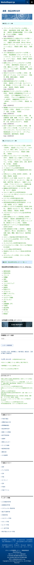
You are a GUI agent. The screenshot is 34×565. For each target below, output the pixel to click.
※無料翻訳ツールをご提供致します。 (11, 365)
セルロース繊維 (8, 297)
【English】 (17, 545)
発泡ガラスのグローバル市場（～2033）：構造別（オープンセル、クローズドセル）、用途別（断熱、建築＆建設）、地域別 (18, 75)
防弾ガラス (7, 289)
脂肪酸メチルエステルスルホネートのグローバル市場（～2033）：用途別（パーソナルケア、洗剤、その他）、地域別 (18, 109)
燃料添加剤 (7, 271)
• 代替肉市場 (4, 515)
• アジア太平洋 (5, 470)
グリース (6, 275)
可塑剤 (6, 305)
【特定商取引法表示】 (7, 545)
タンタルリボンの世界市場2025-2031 (15, 243)
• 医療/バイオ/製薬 (6, 432)
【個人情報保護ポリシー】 (9, 541)
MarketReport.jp (8, 2)
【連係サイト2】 (9, 547)
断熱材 (6, 314)
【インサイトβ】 (18, 547)
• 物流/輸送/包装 (5, 448)
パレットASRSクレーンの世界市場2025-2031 (12, 402)
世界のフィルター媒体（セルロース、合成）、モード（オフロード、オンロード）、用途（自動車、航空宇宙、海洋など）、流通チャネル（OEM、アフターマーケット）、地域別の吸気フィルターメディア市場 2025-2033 (18, 182)
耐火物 (6, 309)
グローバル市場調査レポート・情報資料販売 (17, 550)
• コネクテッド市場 (6, 518)
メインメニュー (32, 2)
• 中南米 (3, 486)
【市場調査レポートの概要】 (8, 540)
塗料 (5, 279)
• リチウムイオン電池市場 (8, 508)
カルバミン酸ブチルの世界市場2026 (14, 192)
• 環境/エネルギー (5, 442)
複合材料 (6, 307)
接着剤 (6, 287)
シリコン (6, 312)
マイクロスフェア (9, 283)
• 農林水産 (3, 452)
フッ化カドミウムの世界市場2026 (14, 168)
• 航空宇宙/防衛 (5, 435)
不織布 (6, 285)
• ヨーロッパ (4, 480)
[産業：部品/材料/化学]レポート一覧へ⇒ (15, 262)
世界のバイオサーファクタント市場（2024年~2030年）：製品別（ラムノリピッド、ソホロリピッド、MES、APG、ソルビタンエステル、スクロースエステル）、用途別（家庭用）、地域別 (18, 149)
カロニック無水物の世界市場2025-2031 (15, 237)
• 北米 (2, 483)
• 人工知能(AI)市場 (6, 501)
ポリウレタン (8, 299)
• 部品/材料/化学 (5, 428)
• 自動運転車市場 (5, 505)
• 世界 (2, 467)
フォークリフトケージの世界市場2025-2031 (12, 386)
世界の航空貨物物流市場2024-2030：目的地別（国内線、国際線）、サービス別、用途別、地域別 (16, 396)
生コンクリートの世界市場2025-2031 (15, 200)
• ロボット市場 (5, 521)
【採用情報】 (29, 540)
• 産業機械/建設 (5, 425)
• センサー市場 (5, 525)
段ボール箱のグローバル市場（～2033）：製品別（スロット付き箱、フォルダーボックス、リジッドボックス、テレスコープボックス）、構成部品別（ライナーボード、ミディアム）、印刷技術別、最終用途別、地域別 (18, 130)
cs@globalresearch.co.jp (18, 359)
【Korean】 (23, 545)
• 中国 (2, 477)
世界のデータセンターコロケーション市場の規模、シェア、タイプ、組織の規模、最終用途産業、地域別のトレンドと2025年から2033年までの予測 (17, 383)
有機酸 (6, 277)
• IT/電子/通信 (4, 418)
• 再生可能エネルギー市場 (8, 531)
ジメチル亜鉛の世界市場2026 (12, 249)
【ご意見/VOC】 (21, 540)
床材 (5, 301)
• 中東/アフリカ (5, 490)
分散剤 (6, 281)
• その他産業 (4, 455)
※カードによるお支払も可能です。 (10, 368)
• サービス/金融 (5, 445)
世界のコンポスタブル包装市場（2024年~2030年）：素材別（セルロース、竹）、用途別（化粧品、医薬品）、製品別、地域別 (18, 208)
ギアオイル (7, 291)
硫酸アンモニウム (9, 293)
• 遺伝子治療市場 (5, 511)
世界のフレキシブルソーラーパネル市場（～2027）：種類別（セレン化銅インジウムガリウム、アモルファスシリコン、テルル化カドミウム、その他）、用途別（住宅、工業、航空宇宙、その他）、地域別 (18, 160)
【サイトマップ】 (28, 547)
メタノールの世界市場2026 (12, 166)
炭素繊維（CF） (9, 303)
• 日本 (2, 473)
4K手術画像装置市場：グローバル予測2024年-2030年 (14, 403)
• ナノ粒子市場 (5, 528)
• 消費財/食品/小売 (6, 422)
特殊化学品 (7, 273)
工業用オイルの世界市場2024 (8, 391)
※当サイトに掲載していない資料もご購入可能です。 (15, 362)
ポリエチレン (8, 295)
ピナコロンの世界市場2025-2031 (13, 198)
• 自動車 (3, 438)
